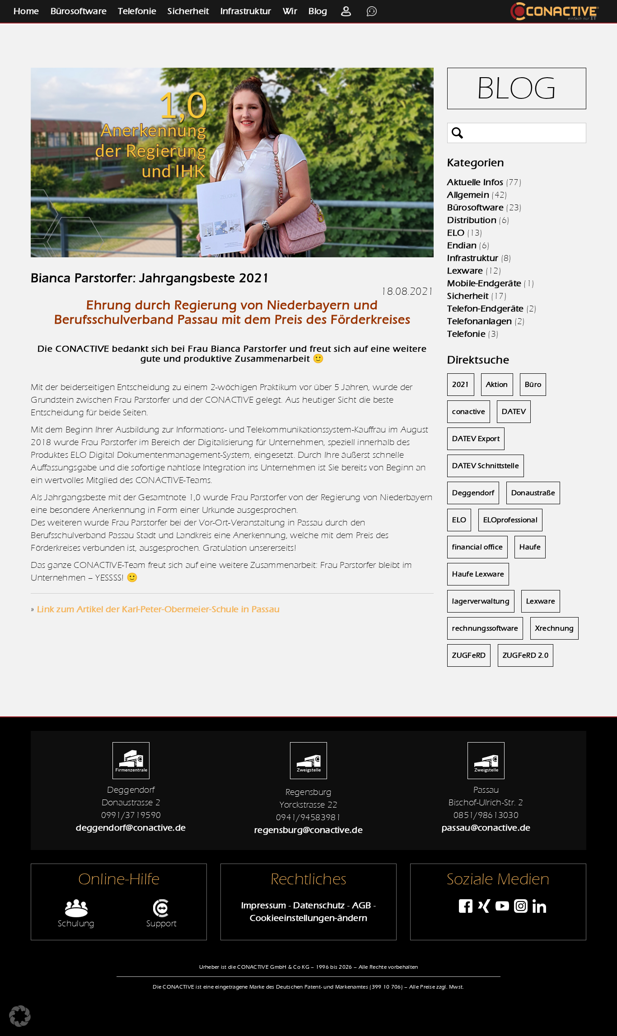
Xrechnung (554, 628)
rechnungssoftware (485, 628)
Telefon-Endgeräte (485, 308)
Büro (533, 385)
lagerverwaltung (480, 601)
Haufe (530, 547)
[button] (20, 1016)
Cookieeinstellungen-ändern (309, 918)
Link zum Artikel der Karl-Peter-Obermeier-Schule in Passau (158, 609)
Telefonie (137, 11)
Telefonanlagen (479, 321)
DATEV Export (476, 439)
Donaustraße (533, 493)
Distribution (471, 220)
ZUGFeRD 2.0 (525, 655)
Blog (317, 11)
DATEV (514, 412)
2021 (460, 385)
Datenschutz (319, 905)
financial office (477, 547)
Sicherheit (188, 11)
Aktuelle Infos (475, 182)
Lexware (465, 270)
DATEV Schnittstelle (485, 466)
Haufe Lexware (478, 574)
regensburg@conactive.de (308, 830)
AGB (361, 905)
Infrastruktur (245, 11)
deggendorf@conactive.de (131, 827)
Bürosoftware (79, 11)
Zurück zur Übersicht (57, 702)
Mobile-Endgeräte (484, 283)
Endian (462, 245)
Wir (290, 11)
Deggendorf (473, 493)
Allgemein (468, 195)
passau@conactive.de (486, 827)
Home (26, 11)
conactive (468, 412)
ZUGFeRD (469, 655)
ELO (455, 233)
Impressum (263, 905)
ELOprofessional (510, 520)
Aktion (497, 385)
